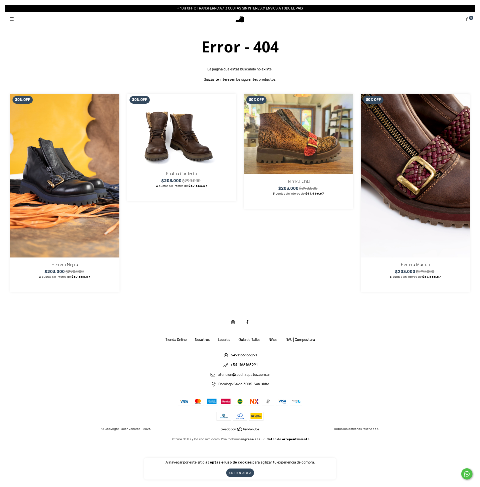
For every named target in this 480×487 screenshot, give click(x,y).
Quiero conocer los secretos (240, 74)
